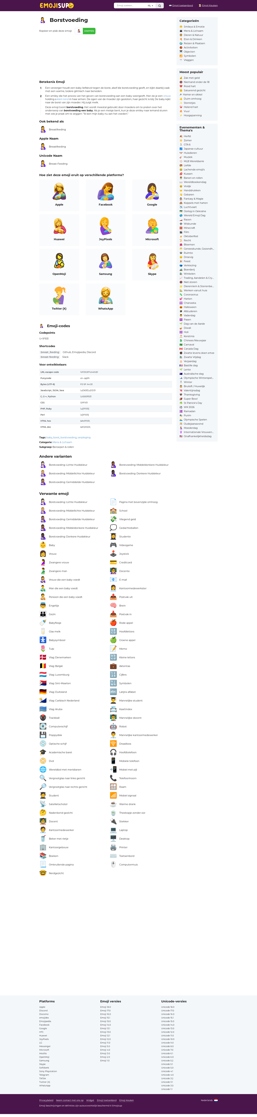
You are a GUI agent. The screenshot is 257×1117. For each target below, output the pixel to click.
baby (49, 437)
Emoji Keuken (126, 1100)
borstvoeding (69, 437)
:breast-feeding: (49, 357)
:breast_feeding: (49, 352)
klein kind (63, 99)
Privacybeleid (46, 1100)
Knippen (89, 31)
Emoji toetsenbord (106, 1100)
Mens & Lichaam (62, 442)
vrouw (167, 96)
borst (56, 437)
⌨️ (181, 5)
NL (150, 5)
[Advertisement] (105, 56)
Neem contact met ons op (69, 1100)
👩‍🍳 (208, 5)
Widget (90, 1100)
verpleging (84, 437)
